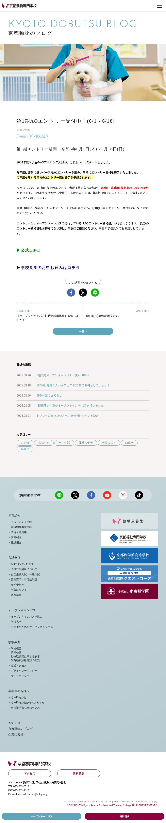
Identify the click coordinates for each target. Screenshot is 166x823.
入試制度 (14, 557)
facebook (71, 292)
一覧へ (83, 331)
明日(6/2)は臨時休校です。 (117, 313)
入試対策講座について (24, 569)
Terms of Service (142, 801)
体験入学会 (39, 136)
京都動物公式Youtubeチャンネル (107, 495)
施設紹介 (16, 542)
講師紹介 (16, 537)
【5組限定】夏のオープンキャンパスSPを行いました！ (71, 405)
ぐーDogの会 (18, 697)
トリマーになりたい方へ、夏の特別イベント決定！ (69, 416)
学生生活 (64, 443)
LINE (95, 292)
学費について (19, 589)
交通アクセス (19, 665)
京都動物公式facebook (91, 495)
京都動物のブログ (20, 728)
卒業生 (25, 449)
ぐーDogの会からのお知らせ (28, 702)
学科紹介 (14, 515)
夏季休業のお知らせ (49, 395)
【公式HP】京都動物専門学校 (18, 7)
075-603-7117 (21, 790)
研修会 (129, 443)
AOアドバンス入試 (22, 564)
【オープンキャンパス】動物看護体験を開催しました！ (48, 315)
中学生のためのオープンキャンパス (32, 626)
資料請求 (16, 595)
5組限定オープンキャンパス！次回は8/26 (62, 375)
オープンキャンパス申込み (27, 616)
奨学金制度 (17, 584)
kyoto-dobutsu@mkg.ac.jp (32, 794)
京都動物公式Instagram (123, 495)
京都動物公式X (75, 495)
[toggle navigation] (159, 6)
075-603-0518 (21, 786)
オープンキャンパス (22, 610)
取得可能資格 (19, 532)
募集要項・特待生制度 (24, 579)
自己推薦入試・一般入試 (25, 574)
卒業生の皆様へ (19, 691)
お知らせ (24, 136)
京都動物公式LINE (59, 495)
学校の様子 (109, 443)
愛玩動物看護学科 (21, 526)
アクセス (29, 773)
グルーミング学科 (21, 521)
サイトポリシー (20, 675)
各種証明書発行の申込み (25, 707)
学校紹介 (14, 642)
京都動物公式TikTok (139, 495)
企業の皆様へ (17, 734)
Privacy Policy (122, 801)
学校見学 (16, 621)
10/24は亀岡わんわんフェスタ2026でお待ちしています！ (73, 385)
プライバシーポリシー (24, 670)
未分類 (25, 443)
